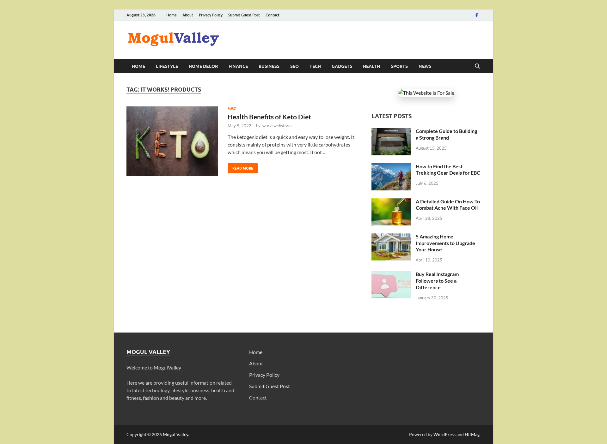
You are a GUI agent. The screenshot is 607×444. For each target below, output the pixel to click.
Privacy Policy (211, 15)
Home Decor (203, 66)
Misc (232, 108)
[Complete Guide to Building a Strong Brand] (391, 132)
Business (269, 66)
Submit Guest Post (244, 15)
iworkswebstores (276, 125)
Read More (240, 167)
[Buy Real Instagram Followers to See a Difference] (391, 275)
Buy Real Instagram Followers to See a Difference (437, 280)
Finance (238, 66)
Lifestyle (167, 66)
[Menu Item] (477, 15)
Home (171, 15)
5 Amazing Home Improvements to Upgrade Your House (445, 243)
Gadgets (342, 66)
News (425, 66)
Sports (399, 66)
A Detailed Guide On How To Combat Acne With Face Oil (448, 204)
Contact (272, 15)
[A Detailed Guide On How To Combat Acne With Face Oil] (391, 202)
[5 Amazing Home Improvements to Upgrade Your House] (391, 237)
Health (371, 66)
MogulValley (167, 367)
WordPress (444, 434)
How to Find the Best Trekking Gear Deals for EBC (448, 169)
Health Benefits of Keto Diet (269, 117)
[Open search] (477, 66)
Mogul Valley (175, 434)
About (187, 15)
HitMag (472, 434)
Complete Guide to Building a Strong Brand (446, 134)
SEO (294, 66)
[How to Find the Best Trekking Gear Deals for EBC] (391, 167)
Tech (315, 66)
